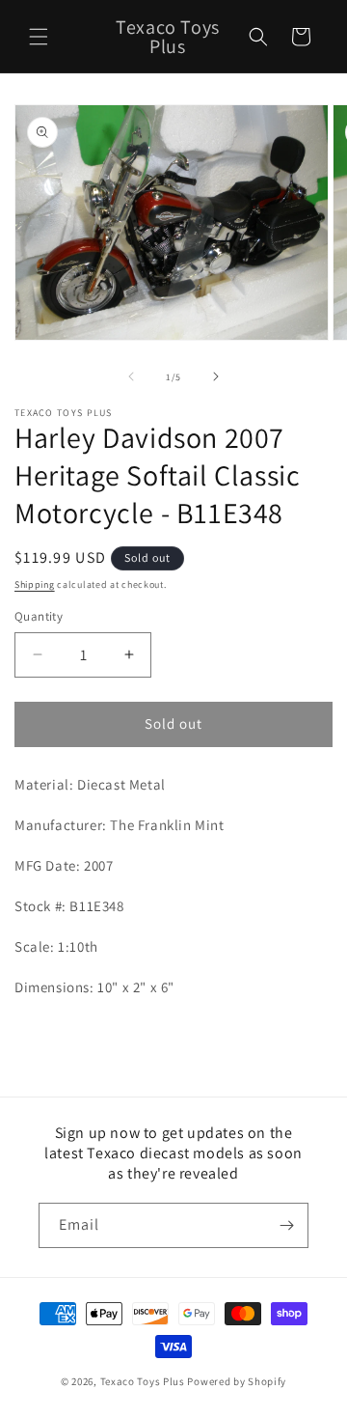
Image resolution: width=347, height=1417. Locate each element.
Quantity (38, 616)
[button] (38, 36)
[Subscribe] (286, 1225)
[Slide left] (131, 376)
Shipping (34, 584)
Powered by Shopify (236, 1381)
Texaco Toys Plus (142, 1381)
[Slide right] (216, 376)
